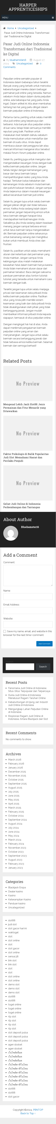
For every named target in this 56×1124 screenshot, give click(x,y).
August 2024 (15, 823)
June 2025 (13, 795)
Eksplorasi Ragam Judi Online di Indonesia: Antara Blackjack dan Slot (28, 717)
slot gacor (13, 948)
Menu (5, 17)
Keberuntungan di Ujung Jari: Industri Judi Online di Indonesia (28, 703)
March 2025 (14, 807)
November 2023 (17, 847)
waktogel (13, 932)
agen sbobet (15, 1044)
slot (10, 936)
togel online (14, 1004)
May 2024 (13, 835)
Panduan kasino (16, 903)
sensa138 (13, 956)
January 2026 (15, 767)
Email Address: (11, 604)
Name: (6, 590)
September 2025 (17, 783)
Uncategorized (24, 63)
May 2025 (13, 799)
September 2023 (17, 855)
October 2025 (16, 779)
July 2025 (13, 791)
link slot (12, 960)
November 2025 (17, 775)
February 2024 (16, 843)
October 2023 (16, 851)
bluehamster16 (18, 60)
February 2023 (16, 863)
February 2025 (16, 811)
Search (9, 661)
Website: (8, 618)
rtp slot (12, 1016)
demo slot (14, 984)
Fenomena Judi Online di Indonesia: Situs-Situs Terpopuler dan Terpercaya (29, 690)
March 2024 (14, 839)
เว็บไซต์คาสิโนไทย (18, 1064)
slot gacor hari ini (17, 928)
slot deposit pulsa (18, 1032)
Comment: (9, 562)
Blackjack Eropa (17, 887)
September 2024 (17, 819)
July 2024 (13, 827)
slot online (14, 940)
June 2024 (14, 831)
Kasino (12, 895)
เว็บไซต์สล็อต (15, 1052)
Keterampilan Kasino (19, 899)
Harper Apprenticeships (27, 7)
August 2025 (15, 787)
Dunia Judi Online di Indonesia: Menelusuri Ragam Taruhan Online (27, 696)
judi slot (12, 924)
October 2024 (16, 815)
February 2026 (16, 763)
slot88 (11, 920)
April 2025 (13, 803)
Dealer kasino (15, 891)
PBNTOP (38, 1109)
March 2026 (14, 759)
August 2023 (15, 859)
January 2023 (15, 867)
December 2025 (17, 771)
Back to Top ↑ (28, 1113)
